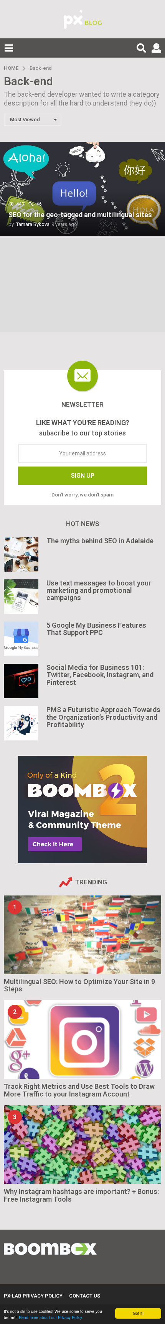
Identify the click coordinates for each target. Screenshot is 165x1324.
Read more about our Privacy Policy (50, 1317)
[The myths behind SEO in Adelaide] (21, 554)
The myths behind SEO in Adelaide (99, 541)
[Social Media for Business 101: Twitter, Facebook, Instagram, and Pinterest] (21, 681)
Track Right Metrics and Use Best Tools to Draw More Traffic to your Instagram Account (79, 1090)
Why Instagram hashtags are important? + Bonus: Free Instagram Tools (81, 1195)
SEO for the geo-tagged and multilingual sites (80, 215)
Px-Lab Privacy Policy (33, 1296)
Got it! (138, 1313)
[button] (8, 48)
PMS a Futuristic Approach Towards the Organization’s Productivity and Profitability (103, 717)
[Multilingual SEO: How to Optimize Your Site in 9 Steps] (82, 934)
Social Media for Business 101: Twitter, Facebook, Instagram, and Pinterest (99, 674)
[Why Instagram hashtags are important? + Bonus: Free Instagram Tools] (82, 1144)
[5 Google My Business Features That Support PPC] (21, 639)
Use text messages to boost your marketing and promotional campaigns (98, 590)
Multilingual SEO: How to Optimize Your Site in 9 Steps (79, 985)
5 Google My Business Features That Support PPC (96, 628)
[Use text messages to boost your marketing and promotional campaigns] (21, 596)
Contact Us (84, 1296)
